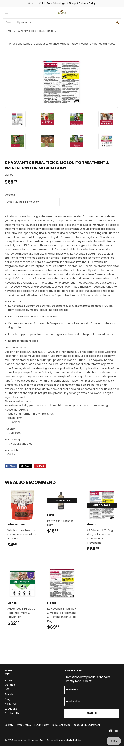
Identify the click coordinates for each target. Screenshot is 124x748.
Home (8, 30)
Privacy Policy (23, 725)
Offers (9, 689)
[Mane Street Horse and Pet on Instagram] (116, 731)
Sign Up (92, 713)
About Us (10, 704)
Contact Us (12, 713)
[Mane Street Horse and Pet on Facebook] (110, 731)
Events (9, 694)
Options (10, 195)
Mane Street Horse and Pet (29, 740)
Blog (7, 699)
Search (9, 725)
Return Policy (41, 725)
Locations (11, 709)
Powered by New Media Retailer (64, 740)
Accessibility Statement (87, 725)
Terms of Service (61, 725)
